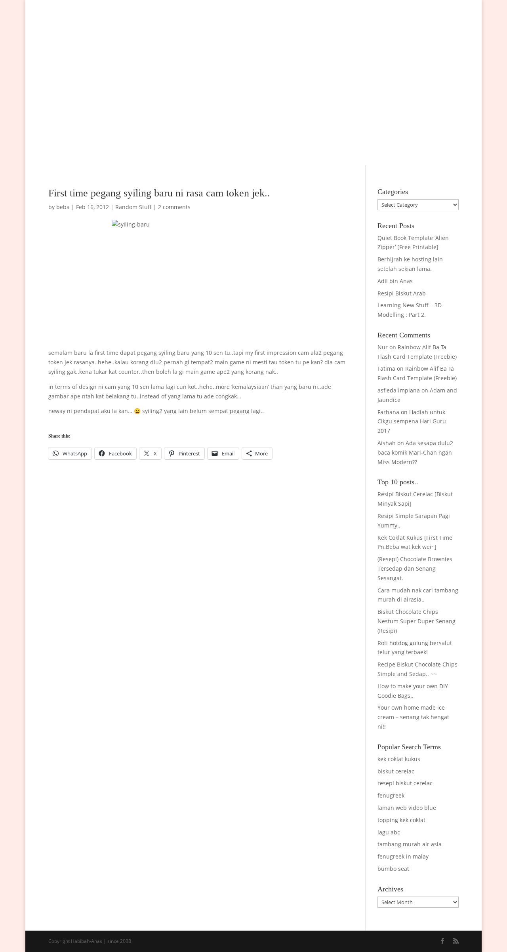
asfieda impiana (398, 390)
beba (63, 207)
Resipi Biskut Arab (401, 293)
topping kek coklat (401, 820)
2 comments (174, 207)
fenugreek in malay (403, 856)
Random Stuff (133, 207)
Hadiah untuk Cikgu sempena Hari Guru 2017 (411, 421)
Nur (382, 347)
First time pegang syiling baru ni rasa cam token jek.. (159, 193)
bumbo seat (393, 868)
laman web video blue (406, 807)
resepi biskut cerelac (405, 783)
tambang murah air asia (409, 844)
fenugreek (390, 795)
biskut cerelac (395, 771)
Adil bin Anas (395, 281)
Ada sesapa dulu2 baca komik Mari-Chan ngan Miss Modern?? (415, 452)
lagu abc (388, 832)
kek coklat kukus (398, 759)
